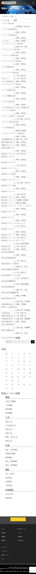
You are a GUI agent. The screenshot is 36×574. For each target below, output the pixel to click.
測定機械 (8, 409)
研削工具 (8, 441)
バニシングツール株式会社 (10, 73)
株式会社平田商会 (13, 567)
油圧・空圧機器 (25, 301)
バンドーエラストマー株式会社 (11, 84)
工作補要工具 (24, 107)
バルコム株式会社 (7, 81)
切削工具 (23, 75)
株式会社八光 (5, 246)
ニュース (20, 532)
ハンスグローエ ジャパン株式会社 (12, 44)
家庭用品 (26, 200)
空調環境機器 (24, 243)
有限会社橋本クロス (7, 148)
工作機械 (23, 295)
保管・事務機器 (25, 310)
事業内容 (3, 540)
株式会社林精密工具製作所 (10, 269)
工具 (17, 75)
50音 (3, 349)
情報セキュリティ (5, 554)
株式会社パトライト (7, 229)
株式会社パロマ (6, 235)
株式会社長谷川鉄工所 (8, 298)
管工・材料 (23, 46)
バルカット (5, 78)
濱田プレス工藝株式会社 (9, 307)
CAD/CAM (26, 26)
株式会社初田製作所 (7, 252)
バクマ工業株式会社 (7, 67)
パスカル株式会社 (7, 107)
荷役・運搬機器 (25, 319)
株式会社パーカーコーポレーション (12, 240)
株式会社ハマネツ (7, 197)
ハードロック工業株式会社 (10, 55)
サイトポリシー (4, 551)
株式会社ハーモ (6, 203)
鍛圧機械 (23, 130)
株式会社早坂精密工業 (8, 258)
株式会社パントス (7, 237)
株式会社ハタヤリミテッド (10, 180)
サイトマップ (4, 547)
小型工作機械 (10, 401)
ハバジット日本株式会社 (9, 35)
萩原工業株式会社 (7, 321)
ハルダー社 (5, 41)
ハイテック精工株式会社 (9, 29)
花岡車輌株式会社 (7, 319)
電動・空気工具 (25, 119)
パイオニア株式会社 (7, 101)
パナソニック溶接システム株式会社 (12, 116)
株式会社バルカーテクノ (9, 211)
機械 (17, 130)
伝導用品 (23, 38)
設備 (17, 243)
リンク (2, 558)
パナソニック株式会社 (8, 110)
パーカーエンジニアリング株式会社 (12, 133)
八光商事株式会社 (7, 139)
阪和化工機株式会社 (7, 330)
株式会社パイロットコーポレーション (13, 223)
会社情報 (3, 532)
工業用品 (23, 32)
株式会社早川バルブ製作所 (10, 264)
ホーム (2, 528)
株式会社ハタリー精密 (8, 185)
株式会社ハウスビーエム (9, 168)
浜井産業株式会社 (7, 304)
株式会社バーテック (7, 217)
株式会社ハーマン (7, 200)
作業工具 (23, 154)
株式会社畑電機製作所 (8, 281)
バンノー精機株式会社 (8, 96)
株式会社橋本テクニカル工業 (10, 275)
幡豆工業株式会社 (7, 142)
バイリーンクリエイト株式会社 (11, 61)
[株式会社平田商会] (8, 3)
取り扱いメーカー (22, 528)
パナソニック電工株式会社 (10, 122)
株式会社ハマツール (7, 191)
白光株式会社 (5, 313)
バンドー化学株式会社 (8, 90)
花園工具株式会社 (7, 316)
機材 (17, 32)
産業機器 (8, 457)
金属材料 (8, 482)
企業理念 (3, 536)
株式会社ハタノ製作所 (8, 174)
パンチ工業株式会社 (7, 127)
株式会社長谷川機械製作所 (10, 292)
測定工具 (23, 165)
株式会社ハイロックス (8, 162)
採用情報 (20, 536)
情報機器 (19, 26)
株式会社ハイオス (7, 154)
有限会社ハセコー (7, 145)
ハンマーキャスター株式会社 (10, 49)
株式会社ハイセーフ (7, 156)
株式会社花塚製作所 (7, 287)
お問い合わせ (18, 519)
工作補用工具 (10, 425)
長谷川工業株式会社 (7, 324)
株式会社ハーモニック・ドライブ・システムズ (16, 206)
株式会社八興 (5, 249)
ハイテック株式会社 (7, 23)
